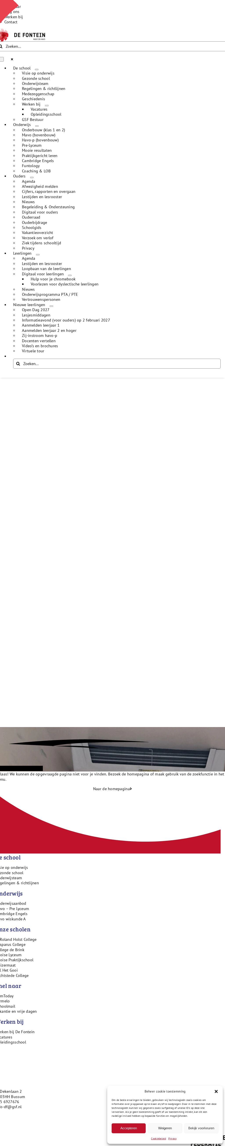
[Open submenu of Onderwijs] (37, 126)
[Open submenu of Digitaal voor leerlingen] (70, 275)
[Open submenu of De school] (36, 69)
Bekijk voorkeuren (201, 1128)
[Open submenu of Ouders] (32, 177)
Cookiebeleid (158, 1138)
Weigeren (165, 1128)
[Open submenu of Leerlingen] (38, 254)
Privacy (172, 1138)
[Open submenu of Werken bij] (47, 105)
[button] (216, 1091)
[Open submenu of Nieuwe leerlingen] (51, 306)
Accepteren (128, 1128)
